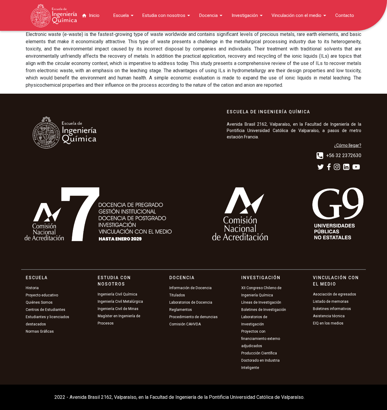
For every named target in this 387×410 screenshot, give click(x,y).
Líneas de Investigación (261, 302)
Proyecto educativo (42, 295)
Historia (32, 288)
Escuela (121, 15)
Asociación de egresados (334, 294)
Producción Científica (259, 353)
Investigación (245, 15)
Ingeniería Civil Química (117, 294)
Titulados (177, 295)
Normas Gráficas (40, 331)
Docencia (208, 15)
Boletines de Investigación (263, 310)
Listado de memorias (331, 301)
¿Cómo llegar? (347, 145)
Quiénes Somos (39, 302)
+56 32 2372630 (343, 155)
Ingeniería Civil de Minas (118, 309)
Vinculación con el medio (296, 15)
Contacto (344, 15)
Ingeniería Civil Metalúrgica (120, 301)
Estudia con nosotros (163, 15)
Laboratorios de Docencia (190, 302)
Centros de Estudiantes (45, 310)
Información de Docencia (190, 288)
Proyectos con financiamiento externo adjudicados (260, 338)
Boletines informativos (332, 309)
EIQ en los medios (328, 323)
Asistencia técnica (329, 316)
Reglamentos (180, 310)
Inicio (94, 15)
